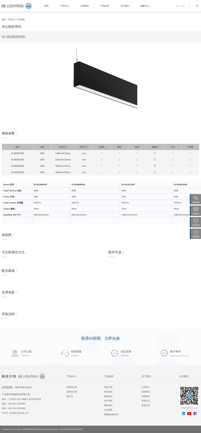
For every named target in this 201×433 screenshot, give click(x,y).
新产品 (70, 396)
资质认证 (146, 401)
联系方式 (146, 405)
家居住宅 (108, 396)
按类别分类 (72, 392)
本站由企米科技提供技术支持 (71, 429)
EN (183, 6)
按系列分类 (72, 387)
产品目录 (104, 6)
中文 (178, 6)
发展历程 (146, 396)
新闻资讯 (146, 392)
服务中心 (145, 6)
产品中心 (64, 6)
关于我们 (124, 6)
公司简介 (146, 387)
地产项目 (108, 401)
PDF (155, 153)
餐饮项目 (108, 405)
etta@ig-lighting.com (19, 413)
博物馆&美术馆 (111, 414)
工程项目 (84, 6)
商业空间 (108, 392)
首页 (46, 6)
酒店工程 (108, 387)
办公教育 (108, 410)
